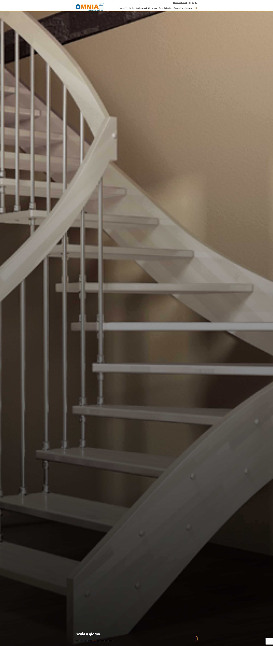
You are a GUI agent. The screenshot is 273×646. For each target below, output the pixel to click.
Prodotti (129, 8)
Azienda (167, 8)
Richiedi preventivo (180, 2)
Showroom (152, 8)
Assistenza (187, 8)
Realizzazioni (141, 8)
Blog (161, 8)
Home (121, 8)
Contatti (177, 8)
